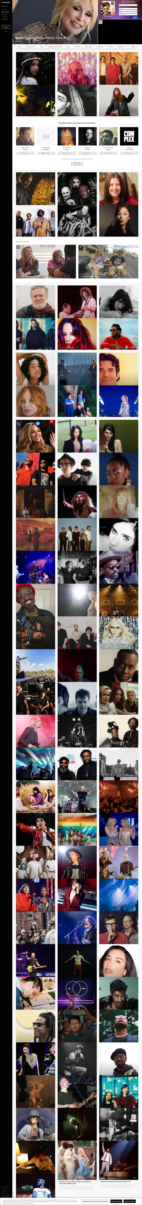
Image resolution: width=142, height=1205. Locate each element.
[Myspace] (6, 2)
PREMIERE (120, 47)
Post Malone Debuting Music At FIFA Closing (48, 38)
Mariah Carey (67, 147)
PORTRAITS (77, 47)
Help (3, 1186)
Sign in (6, 31)
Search (135, 17)
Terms (7, 1188)
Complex (129, 147)
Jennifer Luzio (46, 147)
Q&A (42, 47)
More (134, 47)
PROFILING (110, 47)
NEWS (19, 47)
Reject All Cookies (116, 1201)
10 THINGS (99, 47)
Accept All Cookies (129, 1201)
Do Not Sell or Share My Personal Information (95, 1201)
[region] (71, 1201)
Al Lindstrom (87, 147)
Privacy (3, 1188)
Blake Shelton (25, 147)
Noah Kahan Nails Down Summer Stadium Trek (116, 1182)
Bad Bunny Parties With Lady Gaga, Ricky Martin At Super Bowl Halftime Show (75, 1182)
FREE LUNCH (88, 47)
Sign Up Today (77, 163)
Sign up (6, 27)
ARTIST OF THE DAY (31, 47)
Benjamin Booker (108, 147)
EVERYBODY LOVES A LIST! (55, 47)
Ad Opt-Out (4, 1190)
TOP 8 (68, 47)
